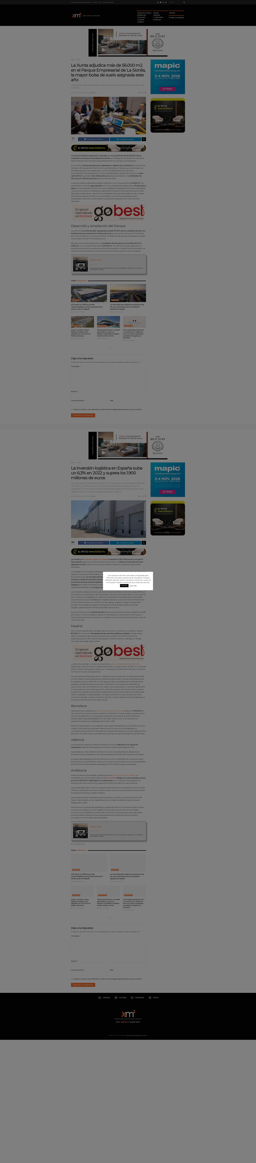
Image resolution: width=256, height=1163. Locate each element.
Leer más (132, 586)
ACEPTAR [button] (124, 585)
